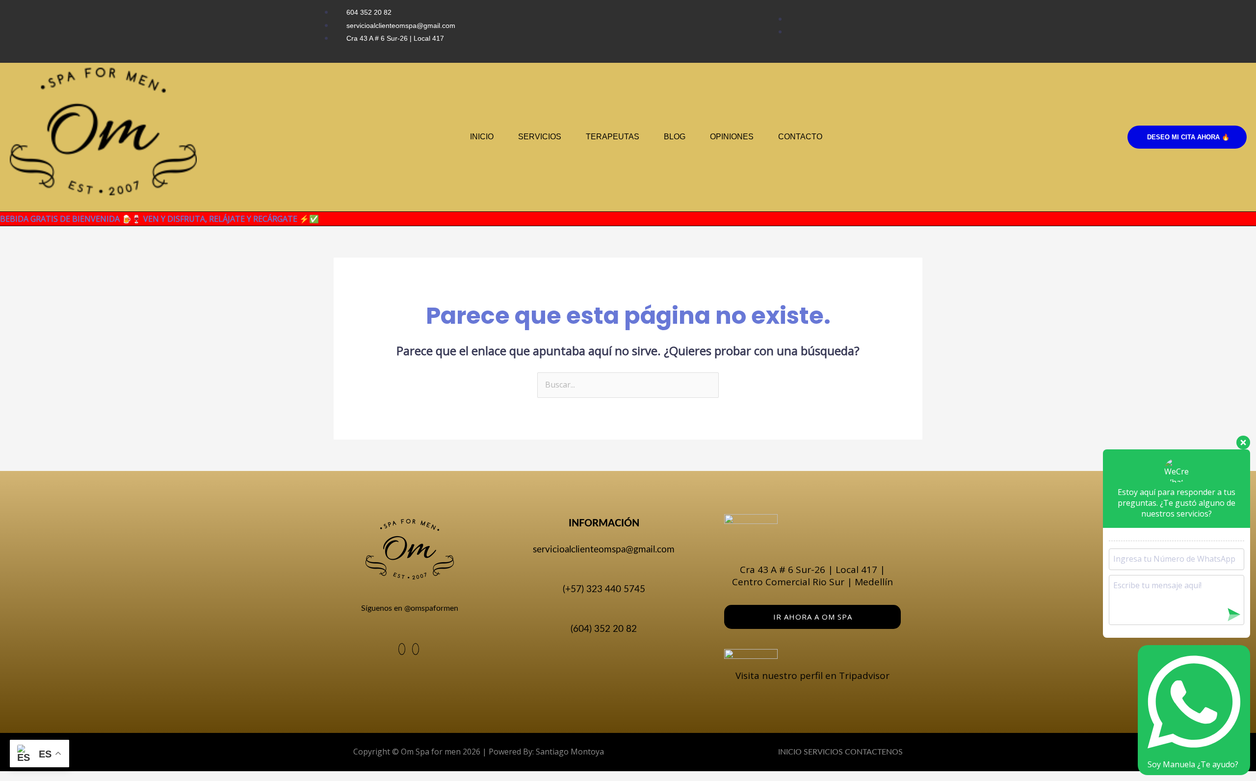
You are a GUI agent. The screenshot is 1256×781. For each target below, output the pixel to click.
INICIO (482, 136)
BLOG (674, 136)
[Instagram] (415, 649)
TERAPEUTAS (612, 136)
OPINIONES (732, 136)
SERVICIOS (539, 136)
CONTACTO (800, 136)
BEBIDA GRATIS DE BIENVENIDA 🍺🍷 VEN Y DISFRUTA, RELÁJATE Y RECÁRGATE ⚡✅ (159, 218)
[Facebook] (401, 649)
